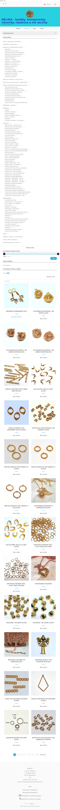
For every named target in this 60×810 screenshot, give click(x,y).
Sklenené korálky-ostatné (14, 186)
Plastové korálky (11, 140)
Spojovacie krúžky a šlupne (14, 229)
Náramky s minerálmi (13, 50)
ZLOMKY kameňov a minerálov (15, 120)
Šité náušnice (10, 68)
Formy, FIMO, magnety (11, 239)
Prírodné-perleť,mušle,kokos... (15, 133)
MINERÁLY (7, 108)
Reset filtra (51, 276)
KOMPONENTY (9, 198)
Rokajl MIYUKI (10, 161)
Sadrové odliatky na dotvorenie (13, 79)
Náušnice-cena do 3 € (13, 63)
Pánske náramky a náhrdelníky (15, 52)
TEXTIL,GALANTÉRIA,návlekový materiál (16, 85)
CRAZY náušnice (11, 57)
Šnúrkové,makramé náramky (15, 54)
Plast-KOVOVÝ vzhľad (12, 144)
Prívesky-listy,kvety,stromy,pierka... (17, 220)
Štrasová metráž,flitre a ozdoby (16, 90)
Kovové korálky (10, 135)
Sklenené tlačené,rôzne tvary (15, 188)
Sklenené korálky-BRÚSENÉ (14, 176)
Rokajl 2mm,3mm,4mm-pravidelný (16, 168)
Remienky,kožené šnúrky (13, 95)
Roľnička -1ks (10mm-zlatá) (43, 622)
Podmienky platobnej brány (31, 796)
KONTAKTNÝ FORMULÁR (30, 790)
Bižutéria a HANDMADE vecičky (14, 47)
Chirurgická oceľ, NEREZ (13, 203)
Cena (4, 256)
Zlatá (6, 273)
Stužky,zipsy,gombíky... (13, 94)
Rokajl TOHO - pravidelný (14, 164)
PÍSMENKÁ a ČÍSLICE (10, 105)
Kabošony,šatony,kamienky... (15, 126)
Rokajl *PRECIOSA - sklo (13, 162)
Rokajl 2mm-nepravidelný (13, 169)
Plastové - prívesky (12, 147)
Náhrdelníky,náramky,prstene (15, 213)
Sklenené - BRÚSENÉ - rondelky (15, 181)
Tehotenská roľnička (43, 583)
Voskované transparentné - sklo (15, 195)
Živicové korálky (10, 159)
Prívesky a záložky (11, 69)
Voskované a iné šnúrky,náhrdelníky (17, 102)
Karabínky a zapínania (13, 208)
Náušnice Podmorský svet (16, 311)
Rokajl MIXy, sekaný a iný (13, 174)
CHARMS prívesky (11, 200)
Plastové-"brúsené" (12, 142)
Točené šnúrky (10, 100)
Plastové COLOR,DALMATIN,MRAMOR (17, 150)
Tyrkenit (8, 118)
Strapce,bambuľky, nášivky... (14, 92)
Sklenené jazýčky (11, 185)
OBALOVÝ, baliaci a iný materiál (14, 236)
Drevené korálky (11, 130)
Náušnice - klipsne (11, 59)
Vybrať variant (16, 316)
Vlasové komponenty (12, 231)
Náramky (8, 49)
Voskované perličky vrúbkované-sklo (17, 193)
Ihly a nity (9, 205)
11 (37, 754)
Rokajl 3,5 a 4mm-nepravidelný (15, 173)
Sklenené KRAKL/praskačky (14, 183)
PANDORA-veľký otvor (13, 138)
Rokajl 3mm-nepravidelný (13, 171)
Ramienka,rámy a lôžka (13, 225)
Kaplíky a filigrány (11, 207)
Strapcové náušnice (12, 66)
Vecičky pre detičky (12, 75)
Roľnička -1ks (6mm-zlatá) (16, 622)
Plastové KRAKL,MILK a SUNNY (15, 154)
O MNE (42, 28)
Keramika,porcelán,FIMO (13, 132)
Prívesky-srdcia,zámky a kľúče (15, 222)
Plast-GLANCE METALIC (13, 157)
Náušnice (9, 215)
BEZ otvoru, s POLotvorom (14, 125)
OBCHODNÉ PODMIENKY (30, 792)
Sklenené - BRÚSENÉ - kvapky (15, 180)
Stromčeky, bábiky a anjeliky (14, 71)
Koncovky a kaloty (11, 210)
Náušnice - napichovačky (13, 61)
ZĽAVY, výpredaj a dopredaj (12, 41)
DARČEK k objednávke (11, 44)
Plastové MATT (10, 152)
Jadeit (8, 110)
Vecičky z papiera (11, 76)
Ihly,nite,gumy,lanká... (13, 87)
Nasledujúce (43, 754)
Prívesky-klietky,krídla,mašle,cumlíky (17, 219)
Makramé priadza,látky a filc (14, 88)
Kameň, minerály (11, 111)
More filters (30, 247)
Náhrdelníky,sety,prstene (13, 56)
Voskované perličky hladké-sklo (15, 190)
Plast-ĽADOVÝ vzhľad (12, 145)
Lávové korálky (10, 113)
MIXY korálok (10, 137)
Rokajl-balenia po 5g (12, 166)
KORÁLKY (7, 123)
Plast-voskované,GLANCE (13, 156)
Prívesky (8, 217)
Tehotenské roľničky (12, 73)
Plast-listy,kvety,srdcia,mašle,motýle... (18, 149)
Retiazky (8, 227)
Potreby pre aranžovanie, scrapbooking (16, 82)
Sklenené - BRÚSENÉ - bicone (15, 178)
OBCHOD (26, 28)
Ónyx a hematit (10, 117)
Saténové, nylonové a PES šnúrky (16, 97)
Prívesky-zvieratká (11, 224)
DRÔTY (6, 233)
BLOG (34, 28)
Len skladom (7, 265)
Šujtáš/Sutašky (10, 99)
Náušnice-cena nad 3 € (13, 64)
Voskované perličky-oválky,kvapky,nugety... (19, 192)
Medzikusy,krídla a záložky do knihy (17, 212)
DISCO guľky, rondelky (12, 128)
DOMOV (18, 28)
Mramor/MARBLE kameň (13, 115)
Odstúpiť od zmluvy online (31, 799)
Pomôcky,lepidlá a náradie (12, 242)
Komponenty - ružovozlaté (14, 201)
